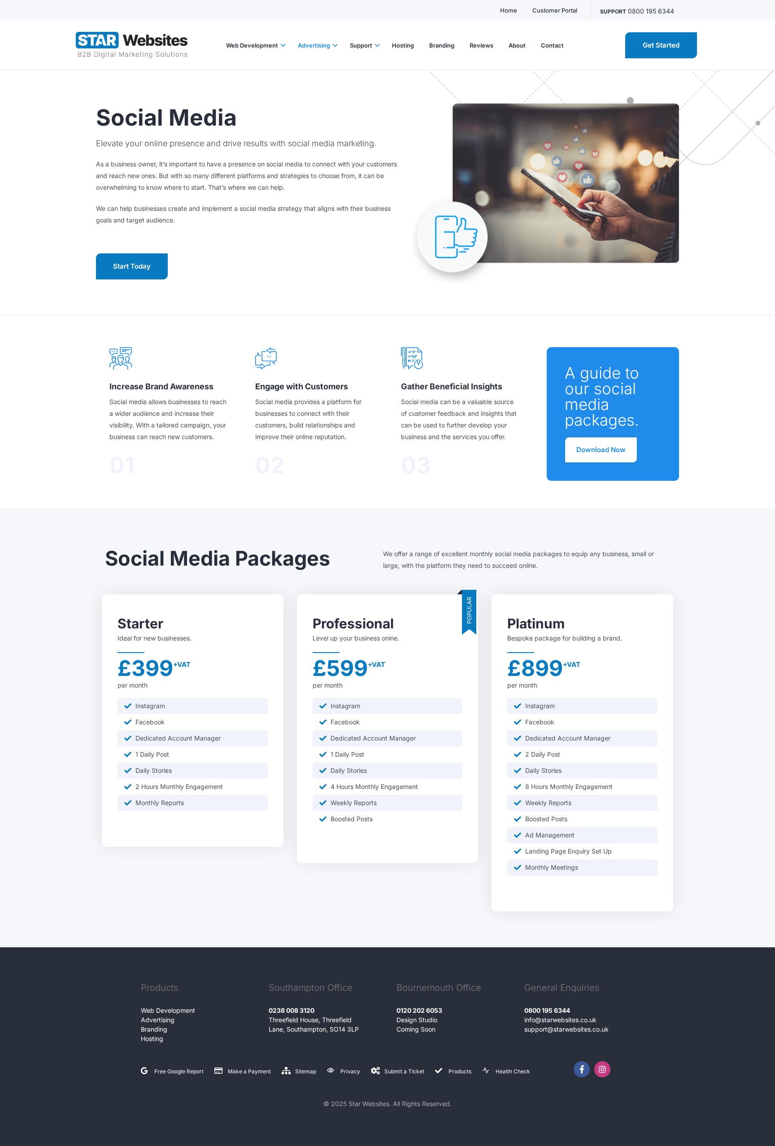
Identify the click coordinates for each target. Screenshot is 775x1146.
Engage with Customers (301, 386)
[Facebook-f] (582, 1069)
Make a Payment (249, 1071)
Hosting (152, 1038)
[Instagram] (602, 1069)
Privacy (350, 1071)
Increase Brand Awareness (161, 386)
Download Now (601, 449)
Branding (154, 1029)
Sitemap (305, 1071)
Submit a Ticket (404, 1071)
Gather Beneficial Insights (451, 386)
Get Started (661, 45)
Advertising (157, 1020)
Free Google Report (179, 1071)
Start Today (132, 266)
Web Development (168, 1010)
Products (459, 1071)
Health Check (513, 1071)
